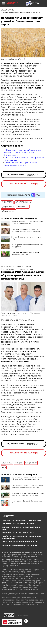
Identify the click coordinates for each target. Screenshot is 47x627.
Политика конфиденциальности (19, 542)
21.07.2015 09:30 (7, 10)
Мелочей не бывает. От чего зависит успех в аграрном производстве (27, 222)
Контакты (28, 533)
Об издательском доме (14, 520)
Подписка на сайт (11, 533)
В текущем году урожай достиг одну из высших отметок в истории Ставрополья (23, 152)
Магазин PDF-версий (23, 524)
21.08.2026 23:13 (7, 266)
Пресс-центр (34, 520)
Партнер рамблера (22, 615)
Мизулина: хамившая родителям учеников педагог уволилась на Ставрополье (27, 494)
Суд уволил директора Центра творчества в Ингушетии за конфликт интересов (27, 479)
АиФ (24, 59)
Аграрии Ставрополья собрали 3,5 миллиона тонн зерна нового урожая (25, 230)
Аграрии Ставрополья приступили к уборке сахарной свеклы (25, 253)
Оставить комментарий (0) (24, 184)
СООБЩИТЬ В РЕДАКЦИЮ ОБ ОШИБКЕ (20, 545)
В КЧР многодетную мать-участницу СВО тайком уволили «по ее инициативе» (27, 486)
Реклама (6, 524)
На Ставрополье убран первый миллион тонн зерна (20, 163)
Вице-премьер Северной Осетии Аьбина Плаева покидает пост (26, 502)
